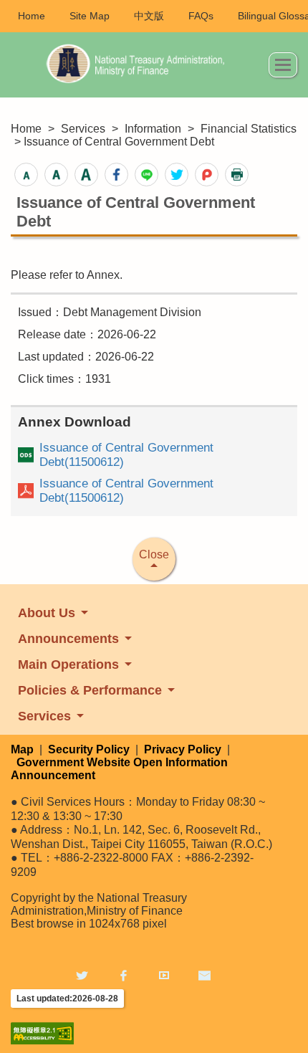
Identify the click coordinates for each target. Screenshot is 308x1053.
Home (31, 16)
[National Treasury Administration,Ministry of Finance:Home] (139, 64)
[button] (283, 65)
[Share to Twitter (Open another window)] (176, 174)
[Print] (237, 174)
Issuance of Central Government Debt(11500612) (126, 455)
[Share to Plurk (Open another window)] (206, 174)
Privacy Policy (182, 749)
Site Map (89, 16)
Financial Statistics (249, 129)
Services (83, 129)
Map (22, 749)
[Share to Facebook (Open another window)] (116, 174)
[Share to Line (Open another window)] (146, 174)
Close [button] (154, 554)
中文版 (149, 16)
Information (153, 129)
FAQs (200, 16)
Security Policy (89, 749)
